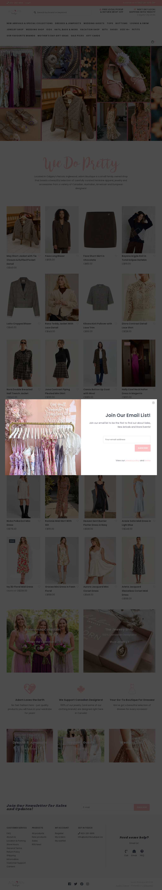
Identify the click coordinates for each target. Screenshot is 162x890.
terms (148, 460)
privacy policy (132, 460)
